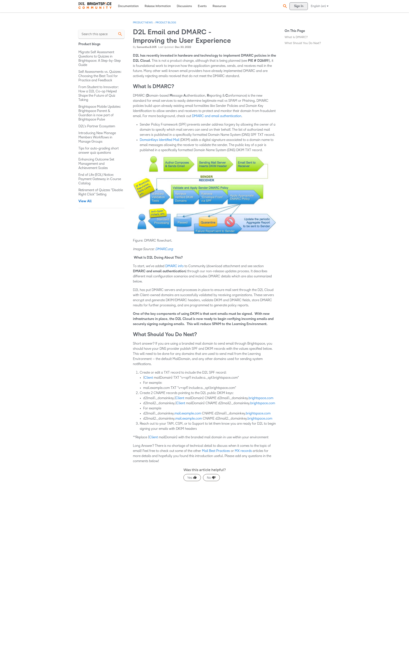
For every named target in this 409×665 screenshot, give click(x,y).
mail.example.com (187, 413)
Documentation (128, 6)
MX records (243, 451)
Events (202, 6)
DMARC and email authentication (216, 116)
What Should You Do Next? (303, 43)
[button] (284, 6)
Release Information (158, 6)
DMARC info (174, 266)
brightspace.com (261, 398)
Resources (219, 6)
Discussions (184, 6)
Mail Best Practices (216, 451)
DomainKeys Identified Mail (159, 140)
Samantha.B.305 (147, 47)
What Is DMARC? (296, 37)
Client (148, 377)
